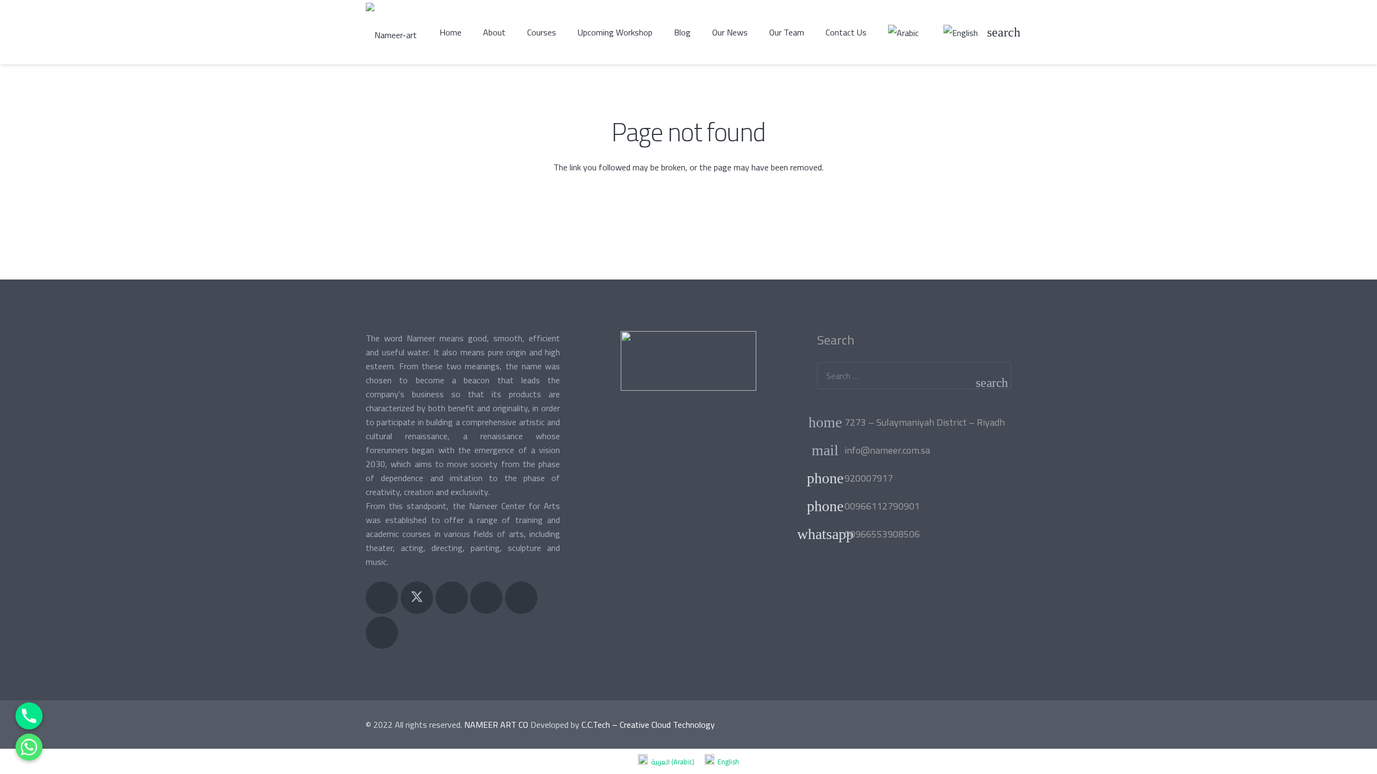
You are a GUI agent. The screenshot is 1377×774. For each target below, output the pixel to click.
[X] (417, 598)
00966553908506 (882, 534)
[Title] (521, 598)
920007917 (868, 478)
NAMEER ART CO (496, 724)
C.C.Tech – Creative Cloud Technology (648, 724)
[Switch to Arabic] (905, 32)
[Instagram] (452, 598)
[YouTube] (486, 598)
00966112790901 (882, 506)
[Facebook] (382, 598)
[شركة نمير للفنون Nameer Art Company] (391, 32)
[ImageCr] (688, 361)
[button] (1003, 32)
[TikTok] (382, 633)
